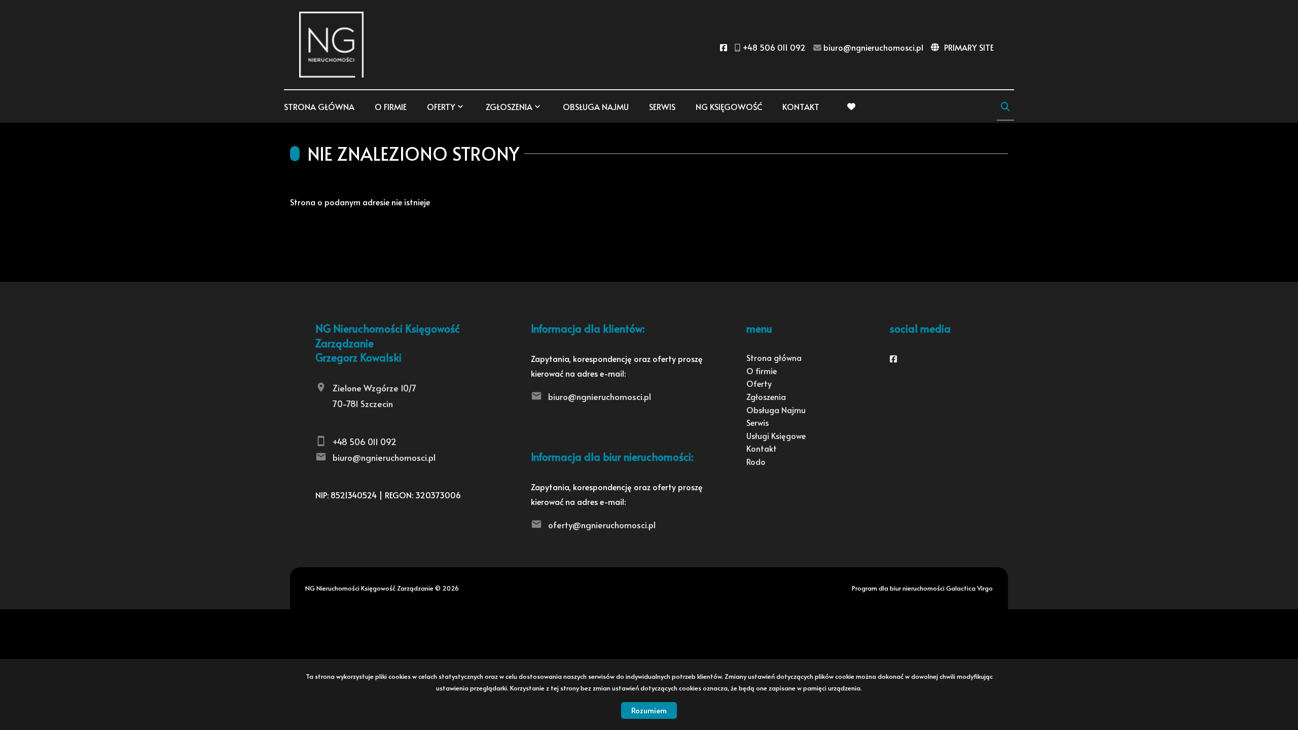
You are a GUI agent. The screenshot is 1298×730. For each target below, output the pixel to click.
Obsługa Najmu (596, 106)
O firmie (391, 106)
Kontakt (800, 106)
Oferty (441, 106)
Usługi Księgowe (776, 435)
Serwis (662, 106)
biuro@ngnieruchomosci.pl (384, 457)
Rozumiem (649, 710)
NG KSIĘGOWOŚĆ (729, 106)
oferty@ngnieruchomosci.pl (602, 525)
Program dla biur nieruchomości (899, 588)
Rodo (756, 461)
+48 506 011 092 (364, 441)
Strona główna (319, 106)
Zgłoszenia (766, 396)
